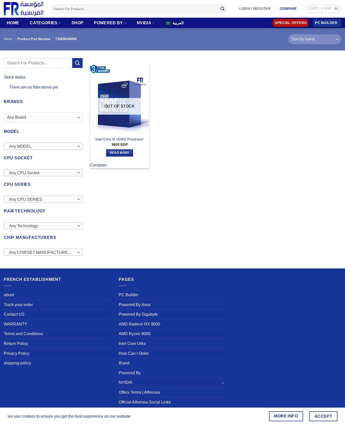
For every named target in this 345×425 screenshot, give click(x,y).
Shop (77, 23)
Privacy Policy (16, 353)
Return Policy (16, 343)
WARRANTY (15, 324)
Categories (43, 23)
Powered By (108, 23)
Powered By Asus (135, 305)
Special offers (290, 23)
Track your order (18, 305)
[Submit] (222, 9)
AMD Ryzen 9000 (135, 334)
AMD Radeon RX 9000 (139, 324)
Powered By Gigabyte (138, 314)
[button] (324, 9)
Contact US (14, 314)
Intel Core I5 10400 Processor (119, 139)
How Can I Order (134, 353)
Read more (119, 152)
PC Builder (128, 295)
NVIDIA (144, 23)
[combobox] (43, 146)
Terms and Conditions (23, 334)
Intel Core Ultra (132, 343)
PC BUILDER (326, 23)
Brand (124, 363)
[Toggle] (223, 383)
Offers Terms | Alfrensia (139, 392)
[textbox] (42, 146)
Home (13, 23)
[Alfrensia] (23, 8)
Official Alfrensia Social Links (145, 402)
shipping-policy (17, 363)
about (9, 295)
